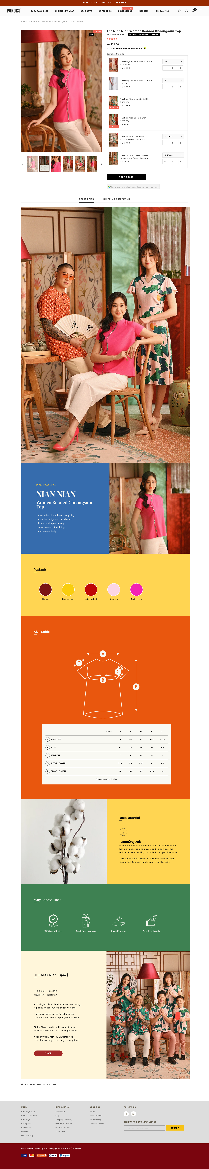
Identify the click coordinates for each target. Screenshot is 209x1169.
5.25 (120, 763)
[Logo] (15, 10)
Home (23, 21)
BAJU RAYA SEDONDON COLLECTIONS (104, 2)
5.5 (130, 763)
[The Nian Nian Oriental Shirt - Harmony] (113, 121)
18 (130, 755)
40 (141, 747)
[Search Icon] (179, 10)
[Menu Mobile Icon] (200, 11)
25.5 (152, 771)
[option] (61, 91)
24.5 (130, 771)
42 (152, 747)
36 (120, 747)
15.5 (152, 739)
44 (162, 747)
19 (141, 755)
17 (120, 755)
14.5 (130, 739)
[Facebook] (126, 1113)
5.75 (141, 763)
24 (120, 771)
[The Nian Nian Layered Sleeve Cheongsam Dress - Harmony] (113, 158)
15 (141, 739)
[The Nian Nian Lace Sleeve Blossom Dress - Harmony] (113, 140)
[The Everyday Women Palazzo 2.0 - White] (113, 83)
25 (141, 771)
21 (162, 755)
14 (120, 739)
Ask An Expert (50, 1084)
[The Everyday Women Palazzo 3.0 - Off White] (113, 65)
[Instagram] (133, 1113)
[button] (112, 39)
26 (162, 771)
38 (130, 747)
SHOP (48, 1053)
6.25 (162, 763)
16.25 (162, 739)
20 (152, 755)
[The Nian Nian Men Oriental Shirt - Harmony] (113, 102)
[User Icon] (186, 11)
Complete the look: (115, 54)
